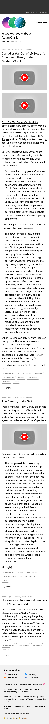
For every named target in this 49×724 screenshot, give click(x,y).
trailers (6, 382)
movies (14, 41)
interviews (37, 645)
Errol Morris (23, 645)
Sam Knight (33, 378)
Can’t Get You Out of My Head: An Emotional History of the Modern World (24, 57)
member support (35, 684)
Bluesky (32, 674)
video (21, 41)
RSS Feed (12, 677)
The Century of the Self (17, 401)
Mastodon (33, 677)
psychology (32, 572)
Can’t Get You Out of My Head (30, 374)
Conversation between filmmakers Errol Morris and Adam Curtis (23, 611)
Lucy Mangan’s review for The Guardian (23, 224)
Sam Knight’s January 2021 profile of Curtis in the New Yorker (21, 160)
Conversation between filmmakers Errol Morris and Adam (24, 602)
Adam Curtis (8, 374)
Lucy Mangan (8, 378)
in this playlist (38, 454)
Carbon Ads (43, 12)
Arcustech (19, 689)
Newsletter (12, 674)
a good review (17, 457)
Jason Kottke (27, 49)
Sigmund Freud (9, 577)
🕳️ (16, 718)
